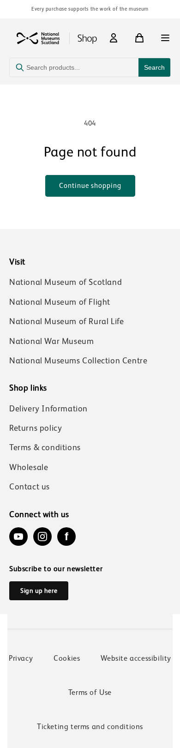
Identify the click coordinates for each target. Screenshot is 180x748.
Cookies (67, 658)
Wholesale (28, 467)
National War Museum (51, 341)
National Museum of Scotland (65, 282)
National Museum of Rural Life (66, 321)
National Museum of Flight (59, 302)
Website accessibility (136, 658)
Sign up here (38, 590)
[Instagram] (42, 536)
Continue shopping (90, 185)
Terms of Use (90, 692)
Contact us (29, 486)
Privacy (21, 658)
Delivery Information (48, 408)
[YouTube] (18, 536)
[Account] (113, 37)
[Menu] (165, 37)
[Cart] (139, 37)
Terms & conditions (45, 447)
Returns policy (35, 428)
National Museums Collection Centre (78, 360)
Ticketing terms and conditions (90, 726)
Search (154, 67)
